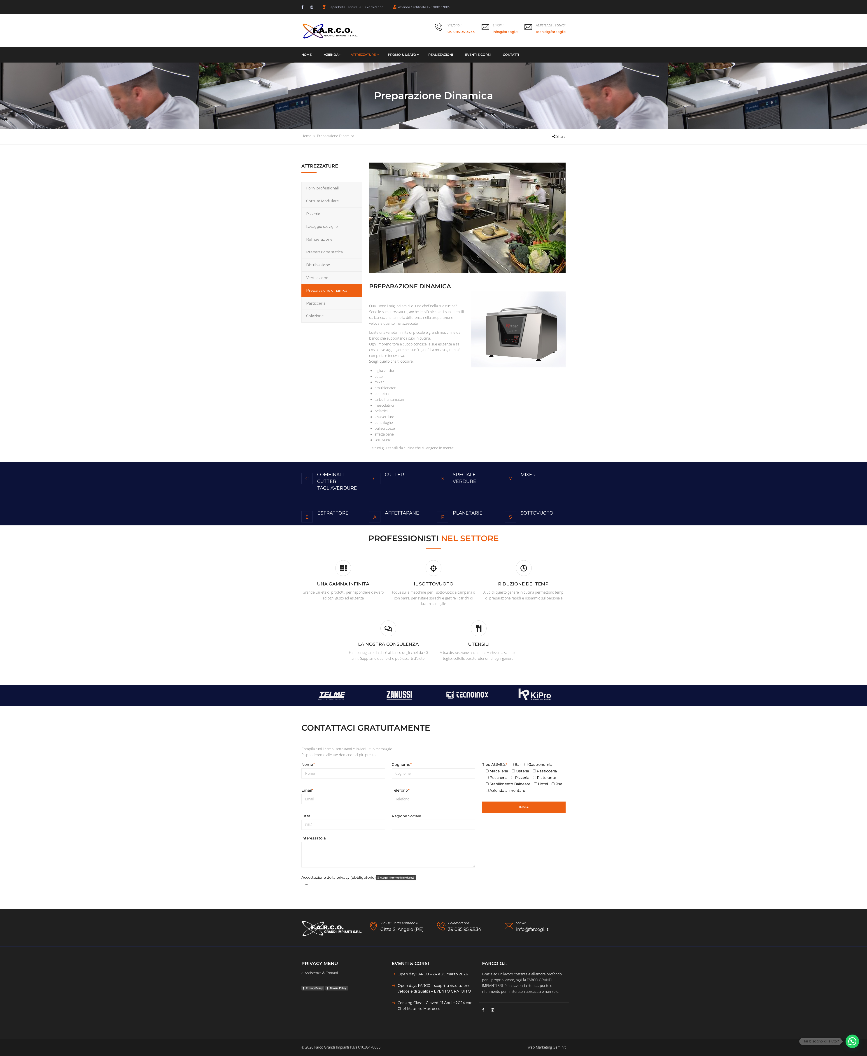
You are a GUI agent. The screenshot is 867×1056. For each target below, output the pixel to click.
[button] (852, 1041)
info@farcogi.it (532, 929)
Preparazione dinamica (326, 290)
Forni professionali (322, 188)
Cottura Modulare (322, 201)
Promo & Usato (402, 55)
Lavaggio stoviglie (322, 226)
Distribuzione (318, 265)
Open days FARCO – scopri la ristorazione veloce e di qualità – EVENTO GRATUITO (434, 989)
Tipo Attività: (494, 764)
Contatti (511, 55)
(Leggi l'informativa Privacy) (397, 877)
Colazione (315, 316)
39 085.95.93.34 (464, 929)
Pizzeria (313, 214)
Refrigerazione (319, 239)
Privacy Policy (314, 988)
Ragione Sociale (406, 816)
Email (307, 790)
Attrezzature (363, 55)
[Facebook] (302, 7)
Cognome (402, 764)
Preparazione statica (324, 252)
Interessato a (313, 838)
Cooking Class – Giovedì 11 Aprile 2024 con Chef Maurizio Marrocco (435, 1006)
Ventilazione (317, 278)
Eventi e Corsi (478, 55)
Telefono (401, 790)
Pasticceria (315, 303)
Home (306, 55)
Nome (308, 764)
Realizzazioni (440, 55)
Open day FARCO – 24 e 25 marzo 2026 (433, 974)
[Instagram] (312, 7)
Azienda (331, 55)
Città (305, 816)
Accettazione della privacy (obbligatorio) (357, 877)
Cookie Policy (338, 988)
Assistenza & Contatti (321, 972)
